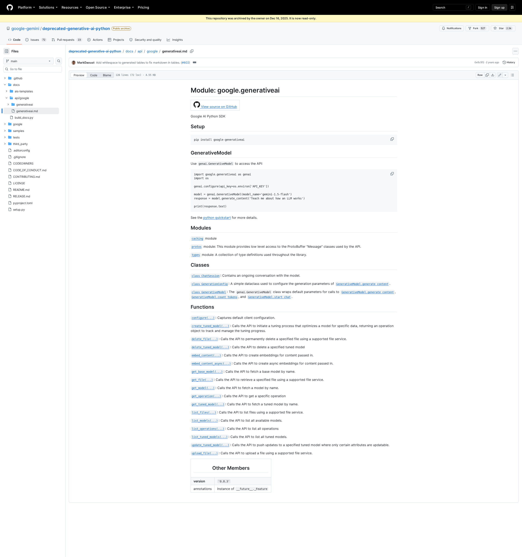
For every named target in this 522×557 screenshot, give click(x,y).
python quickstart (217, 218)
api (140, 51)
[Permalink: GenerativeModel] (188, 153)
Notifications (454, 28)
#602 (185, 62)
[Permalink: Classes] (188, 265)
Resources (70, 7)
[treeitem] (31, 111)
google (152, 51)
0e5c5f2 (479, 62)
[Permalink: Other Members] (191, 468)
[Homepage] (10, 7)
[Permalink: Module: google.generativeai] (188, 90)
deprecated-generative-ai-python (76, 28)
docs (129, 51)
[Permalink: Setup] (188, 126)
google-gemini (25, 28)
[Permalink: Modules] (188, 228)
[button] (392, 139)
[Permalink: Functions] (188, 307)
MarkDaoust (85, 62)
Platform (25, 7)
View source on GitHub (218, 107)
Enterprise (122, 7)
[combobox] (34, 69)
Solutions (46, 7)
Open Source (96, 7)
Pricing (143, 7)
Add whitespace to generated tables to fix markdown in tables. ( (139, 62)
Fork (479, 28)
